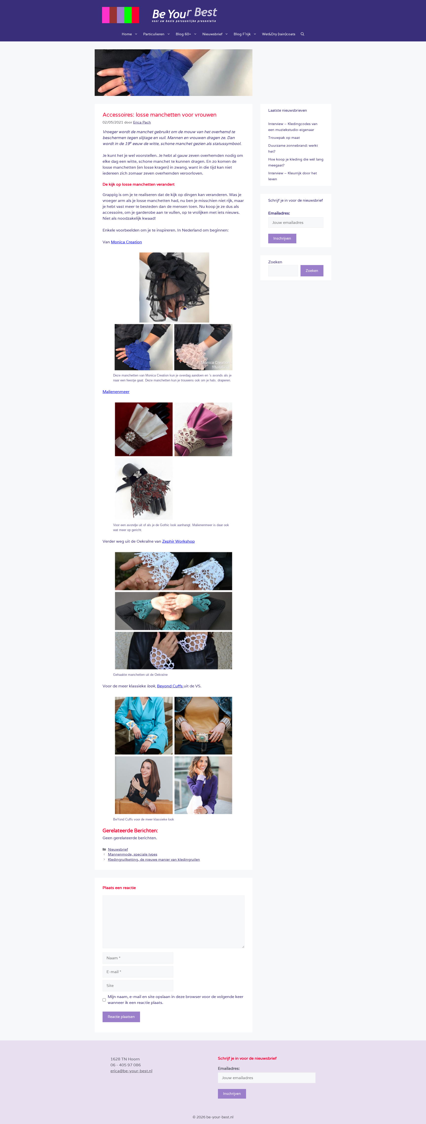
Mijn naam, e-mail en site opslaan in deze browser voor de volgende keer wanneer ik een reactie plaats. (175, 999)
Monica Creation (126, 242)
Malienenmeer (116, 391)
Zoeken (275, 262)
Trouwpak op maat (284, 137)
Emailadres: (279, 213)
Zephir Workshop (178, 541)
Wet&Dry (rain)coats (278, 34)
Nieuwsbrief (212, 34)
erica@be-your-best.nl (131, 1070)
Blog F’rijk (242, 34)
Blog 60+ (183, 34)
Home (127, 34)
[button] (302, 34)
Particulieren (153, 34)
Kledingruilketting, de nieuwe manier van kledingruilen (154, 859)
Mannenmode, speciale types (132, 854)
